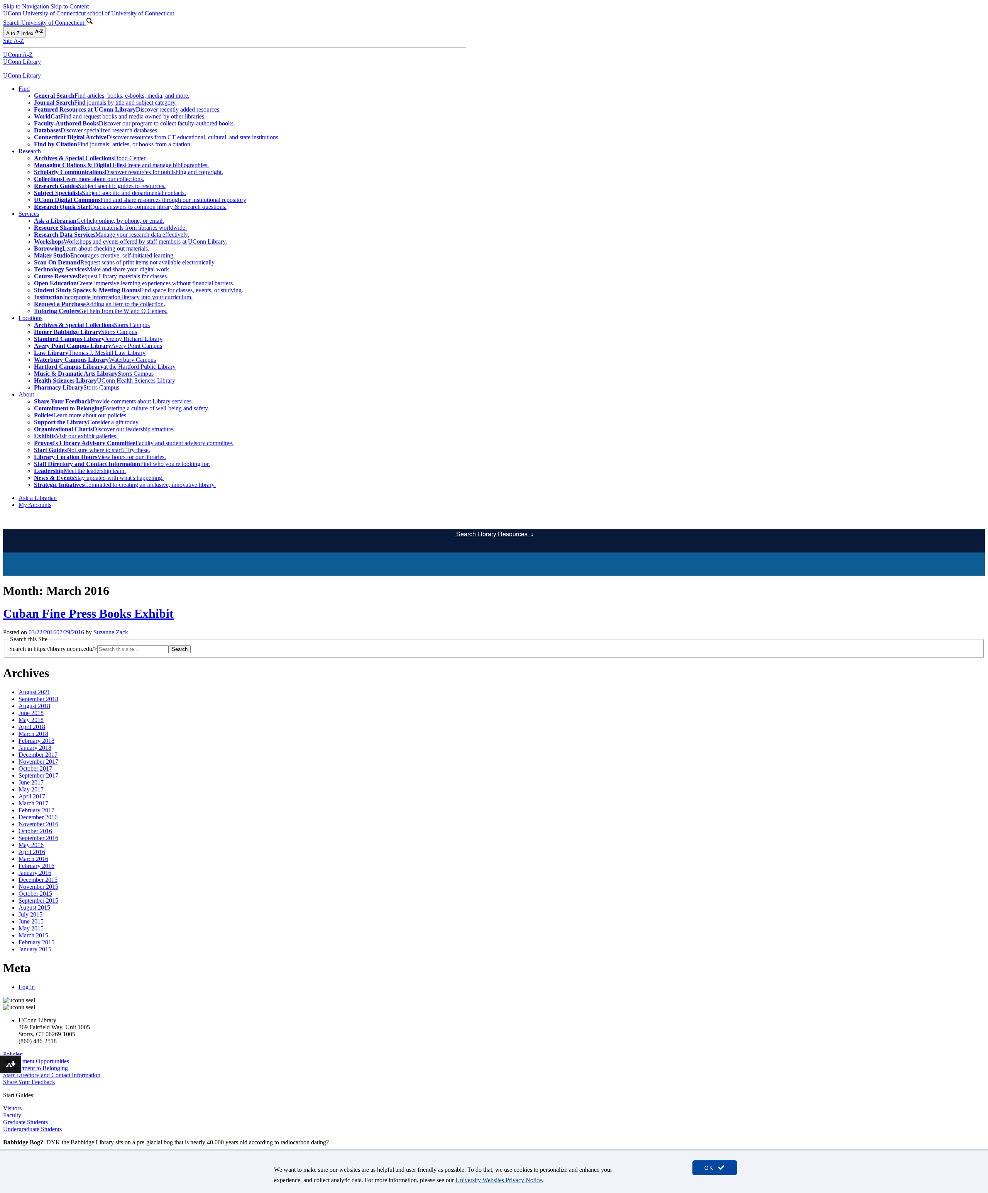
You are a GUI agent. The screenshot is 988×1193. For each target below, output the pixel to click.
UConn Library (22, 61)
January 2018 (35, 747)
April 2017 (32, 796)
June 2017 (31, 782)
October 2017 (35, 768)
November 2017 (38, 761)
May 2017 (31, 789)
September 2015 (38, 900)
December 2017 (38, 754)
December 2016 (38, 817)
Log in (27, 987)
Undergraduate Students (32, 1129)
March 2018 (33, 733)
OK (710, 1168)
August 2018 (34, 706)
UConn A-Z (18, 54)
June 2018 (31, 713)
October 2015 (35, 893)
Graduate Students (25, 1122)
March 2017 (33, 803)
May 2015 (31, 928)
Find (24, 88)
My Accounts (35, 505)
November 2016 (38, 824)
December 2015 (38, 879)
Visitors (12, 1108)
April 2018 (32, 727)
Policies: (13, 1054)
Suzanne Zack (110, 632)
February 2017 (36, 810)
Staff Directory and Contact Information (51, 1075)
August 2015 (34, 907)
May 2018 (31, 720)
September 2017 (38, 775)
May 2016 (31, 845)
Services (29, 213)
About (26, 394)
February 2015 (36, 942)
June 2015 (31, 921)
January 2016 (35, 872)
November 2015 (38, 886)
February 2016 (36, 866)
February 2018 (36, 740)
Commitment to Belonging (35, 1068)
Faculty (12, 1115)
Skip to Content (70, 6)
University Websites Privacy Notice (498, 1180)
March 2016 (33, 859)
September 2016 (38, 838)
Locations (30, 318)
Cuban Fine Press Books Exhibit (88, 613)
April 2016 (32, 852)
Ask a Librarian (38, 498)
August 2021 (34, 692)
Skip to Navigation (26, 6)
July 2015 (30, 914)
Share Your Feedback (29, 1082)
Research (30, 151)
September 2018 (38, 699)
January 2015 (35, 949)
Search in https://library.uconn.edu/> (53, 649)
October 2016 (35, 831)
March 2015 (33, 935)
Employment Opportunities (36, 1061)
